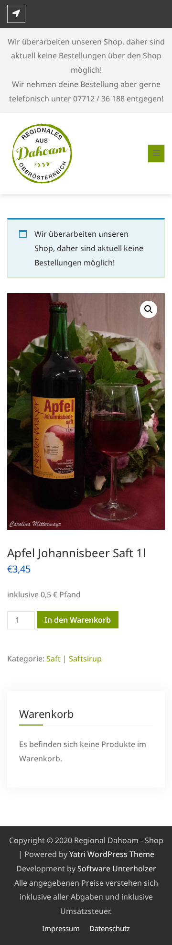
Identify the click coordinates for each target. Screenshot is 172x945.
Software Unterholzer (116, 868)
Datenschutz (109, 928)
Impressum (61, 928)
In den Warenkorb (77, 620)
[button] (148, 309)
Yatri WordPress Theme (111, 854)
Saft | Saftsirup (74, 658)
